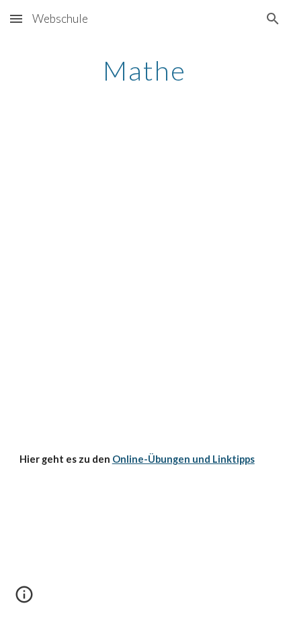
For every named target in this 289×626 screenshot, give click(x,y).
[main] (145, 70)
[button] (16, 18)
